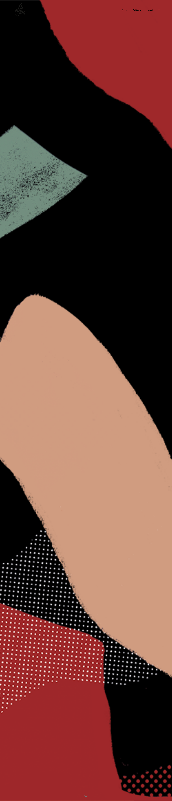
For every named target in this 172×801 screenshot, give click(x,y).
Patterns (137, 10)
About (150, 10)
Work (124, 10)
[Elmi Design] (19, 10)
